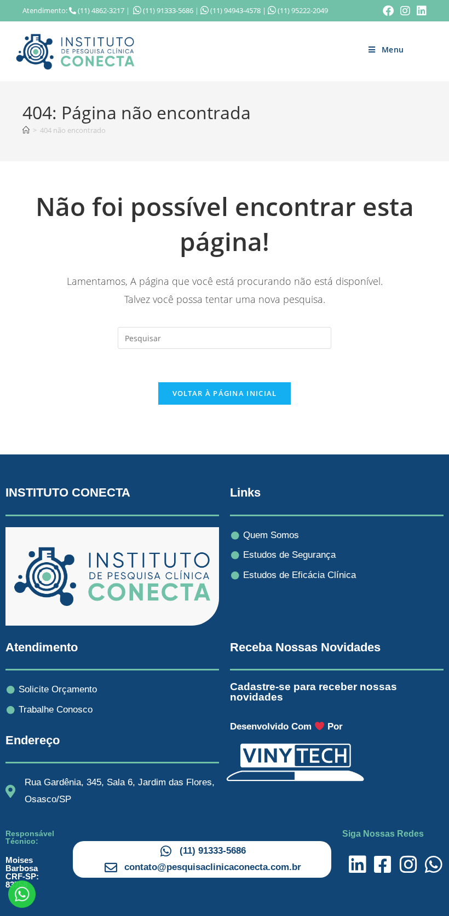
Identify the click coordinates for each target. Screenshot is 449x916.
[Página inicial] (26, 130)
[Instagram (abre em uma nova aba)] (405, 10)
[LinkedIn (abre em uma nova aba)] (420, 10)
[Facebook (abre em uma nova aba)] (388, 10)
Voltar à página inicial (224, 393)
